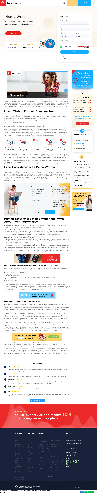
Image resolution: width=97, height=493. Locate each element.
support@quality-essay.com (82, 85)
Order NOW (50, 212)
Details (78, 208)
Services (17, 449)
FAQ (16, 460)
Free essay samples (20, 477)
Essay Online (54, 473)
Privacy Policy (77, 486)
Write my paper (13, 33)
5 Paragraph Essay (43, 441)
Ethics (29, 445)
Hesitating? (36, 212)
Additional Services (20, 475)
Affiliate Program (19, 479)
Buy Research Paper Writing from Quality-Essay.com (44, 450)
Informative (30, 453)
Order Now (82, 123)
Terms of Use (59, 486)
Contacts (54, 2)
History (29, 451)
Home (16, 440)
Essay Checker (42, 473)
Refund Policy (77, 487)
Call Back (73, 2)
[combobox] (74, 29)
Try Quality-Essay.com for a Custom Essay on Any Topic (57, 461)
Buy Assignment (55, 444)
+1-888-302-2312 (86, 81)
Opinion (29, 460)
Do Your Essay (42, 470)
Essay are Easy (55, 470)
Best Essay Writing (43, 444)
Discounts (39, 2)
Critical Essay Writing (56, 456)
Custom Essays (42, 464)
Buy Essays (54, 446)
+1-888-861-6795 (86, 83)
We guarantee (18, 458)
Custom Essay (42, 461)
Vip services (18, 466)
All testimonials (36, 400)
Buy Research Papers (56, 450)
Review (29, 471)
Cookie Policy (68, 486)
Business (30, 440)
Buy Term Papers (55, 453)
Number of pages (64, 40)
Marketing (30, 455)
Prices (33, 2)
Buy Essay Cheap (43, 446)
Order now (85, 2)
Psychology (30, 465)
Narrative (30, 458)
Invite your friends (21, 411)
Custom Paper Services (57, 464)
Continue (74, 51)
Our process (18, 451)
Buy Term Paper (43, 453)
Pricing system (18, 453)
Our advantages (19, 446)
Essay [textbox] (61, 29)
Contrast (30, 442)
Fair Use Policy (49, 486)
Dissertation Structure (56, 467)
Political (29, 462)
